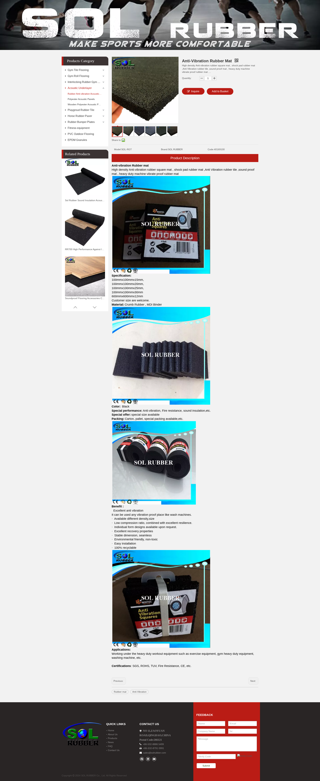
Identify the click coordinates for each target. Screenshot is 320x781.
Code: (211, 149)
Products (112, 738)
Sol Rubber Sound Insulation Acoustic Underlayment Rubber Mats (85, 200)
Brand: (164, 149)
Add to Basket (220, 91)
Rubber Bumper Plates (81, 122)
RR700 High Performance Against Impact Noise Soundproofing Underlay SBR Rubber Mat (85, 249)
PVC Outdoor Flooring (81, 134)
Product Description (185, 158)
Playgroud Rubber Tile (81, 110)
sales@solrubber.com (154, 752)
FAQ (110, 746)
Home (111, 730)
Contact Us (114, 750)
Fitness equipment (79, 128)
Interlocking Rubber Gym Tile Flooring (86, 82)
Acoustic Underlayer (80, 88)
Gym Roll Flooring (78, 76)
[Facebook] (142, 759)
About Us (113, 734)
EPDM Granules (77, 140)
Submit (206, 765)
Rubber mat (120, 691)
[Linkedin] (148, 759)
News (111, 742)
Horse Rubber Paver (80, 116)
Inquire (195, 91)
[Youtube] (154, 759)
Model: (117, 149)
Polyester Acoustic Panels (81, 99)
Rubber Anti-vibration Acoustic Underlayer (86, 93)
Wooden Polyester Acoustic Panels (86, 104)
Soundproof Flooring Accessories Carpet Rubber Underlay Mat (85, 298)
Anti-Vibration (139, 691)
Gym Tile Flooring (78, 70)
